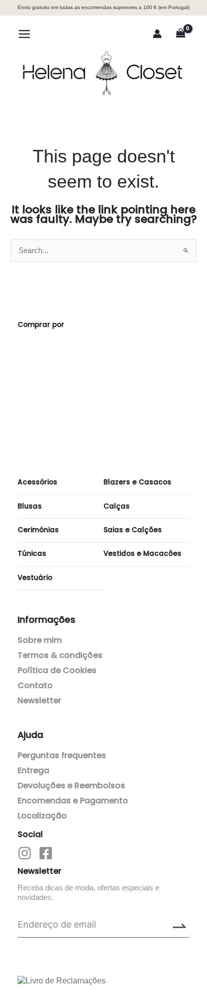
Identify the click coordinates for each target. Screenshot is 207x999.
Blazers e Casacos (137, 482)
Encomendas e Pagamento (73, 800)
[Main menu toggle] (24, 33)
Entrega (33, 770)
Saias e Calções (133, 530)
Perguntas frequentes (62, 755)
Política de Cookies (57, 670)
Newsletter (39, 700)
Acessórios (37, 482)
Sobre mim (40, 640)
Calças (117, 506)
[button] (50, 35)
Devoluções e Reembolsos (71, 785)
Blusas (30, 506)
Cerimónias (38, 530)
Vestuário (35, 577)
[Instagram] (25, 853)
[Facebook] (46, 853)
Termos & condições (60, 655)
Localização (42, 815)
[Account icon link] (157, 33)
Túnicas (32, 553)
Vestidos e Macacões (142, 553)
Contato (35, 685)
